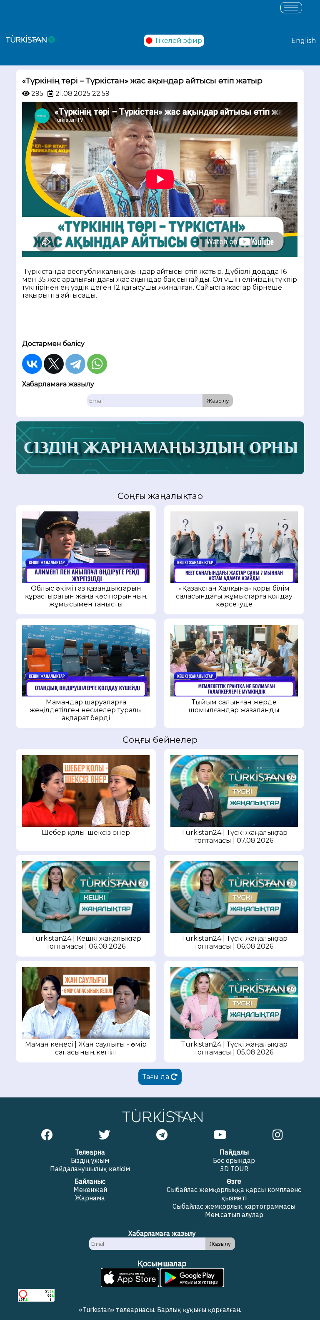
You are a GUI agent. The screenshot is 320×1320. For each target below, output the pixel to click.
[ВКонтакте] (32, 364)
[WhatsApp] (97, 364)
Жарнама (90, 1198)
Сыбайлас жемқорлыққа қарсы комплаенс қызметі (234, 1193)
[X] (54, 364)
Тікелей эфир (178, 41)
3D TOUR (234, 1169)
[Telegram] (75, 364)
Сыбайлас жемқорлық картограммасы (233, 1206)
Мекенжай (90, 1189)
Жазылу (218, 400)
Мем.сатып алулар (234, 1214)
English (303, 41)
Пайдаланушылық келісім (90, 1169)
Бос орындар (234, 1160)
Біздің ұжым (90, 1160)
